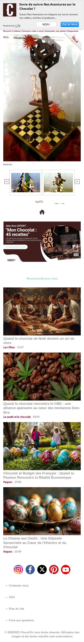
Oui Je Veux (69, 24)
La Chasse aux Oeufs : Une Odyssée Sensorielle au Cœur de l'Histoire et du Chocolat (34, 542)
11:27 (19, 347)
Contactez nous (18, 585)
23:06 (16, 482)
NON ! (46, 24)
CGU (11, 597)
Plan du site (16, 608)
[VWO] (19, 25)
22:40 (16, 551)
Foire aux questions (21, 620)
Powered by (9, 25)
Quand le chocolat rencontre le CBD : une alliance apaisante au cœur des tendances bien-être (41, 408)
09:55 (35, 416)
